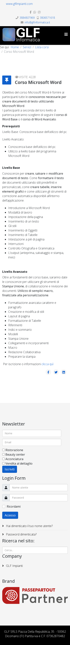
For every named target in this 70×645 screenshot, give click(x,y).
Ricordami (14, 506)
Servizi (27, 47)
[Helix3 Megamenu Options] (66, 34)
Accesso (10, 515)
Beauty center (15, 454)
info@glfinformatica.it (37, 22)
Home (15, 47)
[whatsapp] (34, 12)
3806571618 (47, 17)
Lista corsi (42, 47)
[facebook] (31, 12)
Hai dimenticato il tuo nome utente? (29, 526)
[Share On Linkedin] (63, 372)
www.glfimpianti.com (19, 4)
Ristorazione (14, 450)
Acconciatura (14, 459)
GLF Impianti (14, 566)
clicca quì (47, 364)
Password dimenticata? (21, 534)
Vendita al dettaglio (18, 463)
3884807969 (27, 17)
